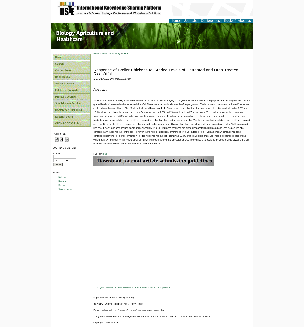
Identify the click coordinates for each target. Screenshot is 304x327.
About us (244, 20)
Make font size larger (67, 139)
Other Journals (65, 189)
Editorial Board (64, 116)
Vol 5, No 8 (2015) (111, 53)
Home (175, 20)
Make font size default (62, 139)
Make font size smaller (57, 139)
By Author (63, 181)
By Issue (62, 177)
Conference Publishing (68, 110)
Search (59, 63)
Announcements (65, 83)
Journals (190, 20)
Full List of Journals (66, 90)
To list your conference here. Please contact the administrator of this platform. (132, 287)
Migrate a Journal (65, 96)
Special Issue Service (68, 103)
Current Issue (63, 70)
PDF (105, 154)
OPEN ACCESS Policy (68, 123)
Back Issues (62, 77)
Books (228, 20)
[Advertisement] (172, 195)
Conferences (210, 20)
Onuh (125, 53)
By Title (61, 185)
